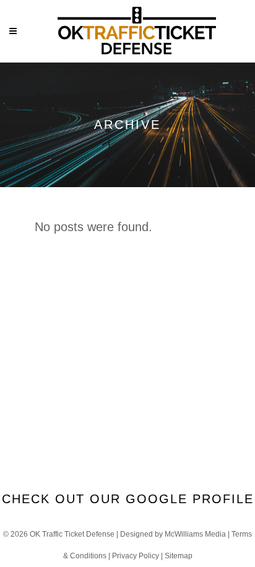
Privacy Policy (135, 556)
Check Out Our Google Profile (128, 499)
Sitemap (178, 556)
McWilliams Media (195, 534)
